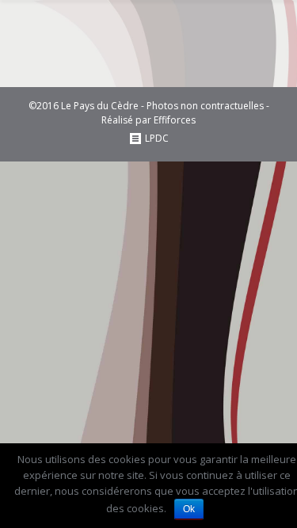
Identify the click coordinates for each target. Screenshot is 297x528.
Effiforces (175, 120)
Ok (189, 509)
